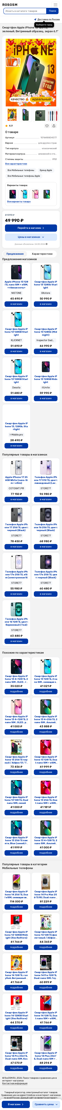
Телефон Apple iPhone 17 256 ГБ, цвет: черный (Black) (16, 527)
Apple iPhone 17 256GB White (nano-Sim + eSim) (16, 480)
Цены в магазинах (29, 237)
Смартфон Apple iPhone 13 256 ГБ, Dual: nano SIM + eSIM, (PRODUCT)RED (45, 801)
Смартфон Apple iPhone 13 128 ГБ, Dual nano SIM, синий (16, 800)
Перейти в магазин (29, 228)
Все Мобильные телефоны (21, 170)
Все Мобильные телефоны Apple (24, 176)
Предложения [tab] (14, 253)
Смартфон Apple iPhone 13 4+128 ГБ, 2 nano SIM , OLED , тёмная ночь (16, 680)
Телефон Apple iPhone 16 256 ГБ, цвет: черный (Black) (45, 527)
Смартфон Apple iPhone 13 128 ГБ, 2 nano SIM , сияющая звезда (45, 680)
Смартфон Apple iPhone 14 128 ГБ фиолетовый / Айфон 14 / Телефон (45, 936)
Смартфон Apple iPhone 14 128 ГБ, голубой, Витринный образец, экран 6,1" (16, 977)
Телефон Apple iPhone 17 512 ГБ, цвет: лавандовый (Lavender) (45, 481)
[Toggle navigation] (55, 5)
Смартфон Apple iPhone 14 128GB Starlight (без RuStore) (16, 1015)
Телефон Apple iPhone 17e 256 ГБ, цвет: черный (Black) (45, 574)
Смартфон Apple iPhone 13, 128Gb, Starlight (16, 426)
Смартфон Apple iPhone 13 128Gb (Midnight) (45, 332)
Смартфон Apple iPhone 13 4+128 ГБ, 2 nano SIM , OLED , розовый (16, 721)
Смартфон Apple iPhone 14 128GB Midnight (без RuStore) (16, 935)
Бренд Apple (46, 170)
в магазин (16, 304)
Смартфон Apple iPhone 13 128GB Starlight (16, 332)
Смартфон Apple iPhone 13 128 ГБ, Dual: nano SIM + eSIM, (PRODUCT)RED (45, 761)
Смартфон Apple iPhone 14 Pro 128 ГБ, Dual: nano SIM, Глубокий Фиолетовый (45, 977)
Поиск (52, 10)
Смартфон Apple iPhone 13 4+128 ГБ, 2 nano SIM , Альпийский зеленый (45, 842)
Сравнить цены (44, 1104)
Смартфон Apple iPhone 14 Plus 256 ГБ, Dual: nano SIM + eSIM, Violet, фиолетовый (45, 1059)
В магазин (14, 1104)
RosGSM (10, 5)
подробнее (16, 691)
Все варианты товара (19, 202)
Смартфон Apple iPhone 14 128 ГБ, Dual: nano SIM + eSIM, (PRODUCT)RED (45, 1017)
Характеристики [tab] (42, 253)
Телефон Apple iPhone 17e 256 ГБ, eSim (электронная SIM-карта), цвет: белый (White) (16, 577)
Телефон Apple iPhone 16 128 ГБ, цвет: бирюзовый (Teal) (16, 622)
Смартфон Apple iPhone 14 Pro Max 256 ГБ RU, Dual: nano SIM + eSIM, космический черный (45, 897)
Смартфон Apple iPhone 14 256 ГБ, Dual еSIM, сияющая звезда (16, 896)
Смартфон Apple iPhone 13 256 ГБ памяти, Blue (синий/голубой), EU (16, 842)
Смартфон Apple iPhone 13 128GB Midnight (45, 379)
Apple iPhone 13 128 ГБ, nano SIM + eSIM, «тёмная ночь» (16, 284)
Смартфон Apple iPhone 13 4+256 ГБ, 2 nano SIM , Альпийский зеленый (45, 721)
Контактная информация (14, 1083)
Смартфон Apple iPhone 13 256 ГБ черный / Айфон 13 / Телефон (16, 761)
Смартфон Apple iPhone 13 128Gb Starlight (45, 284)
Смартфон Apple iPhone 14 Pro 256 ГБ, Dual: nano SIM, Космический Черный (16, 1057)
